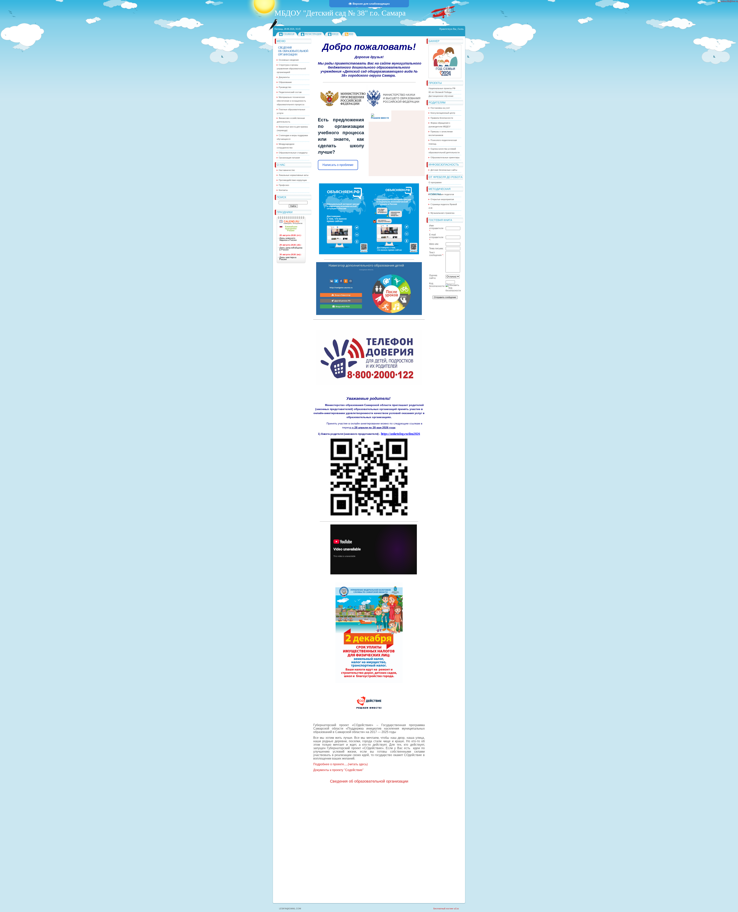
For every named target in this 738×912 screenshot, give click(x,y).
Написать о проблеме (337, 164)
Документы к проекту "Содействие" (338, 770)
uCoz (456, 908)
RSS (351, 34)
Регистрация (313, 34)
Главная (288, 34)
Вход (335, 34)
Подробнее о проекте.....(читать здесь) (340, 764)
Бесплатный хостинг (443, 908)
